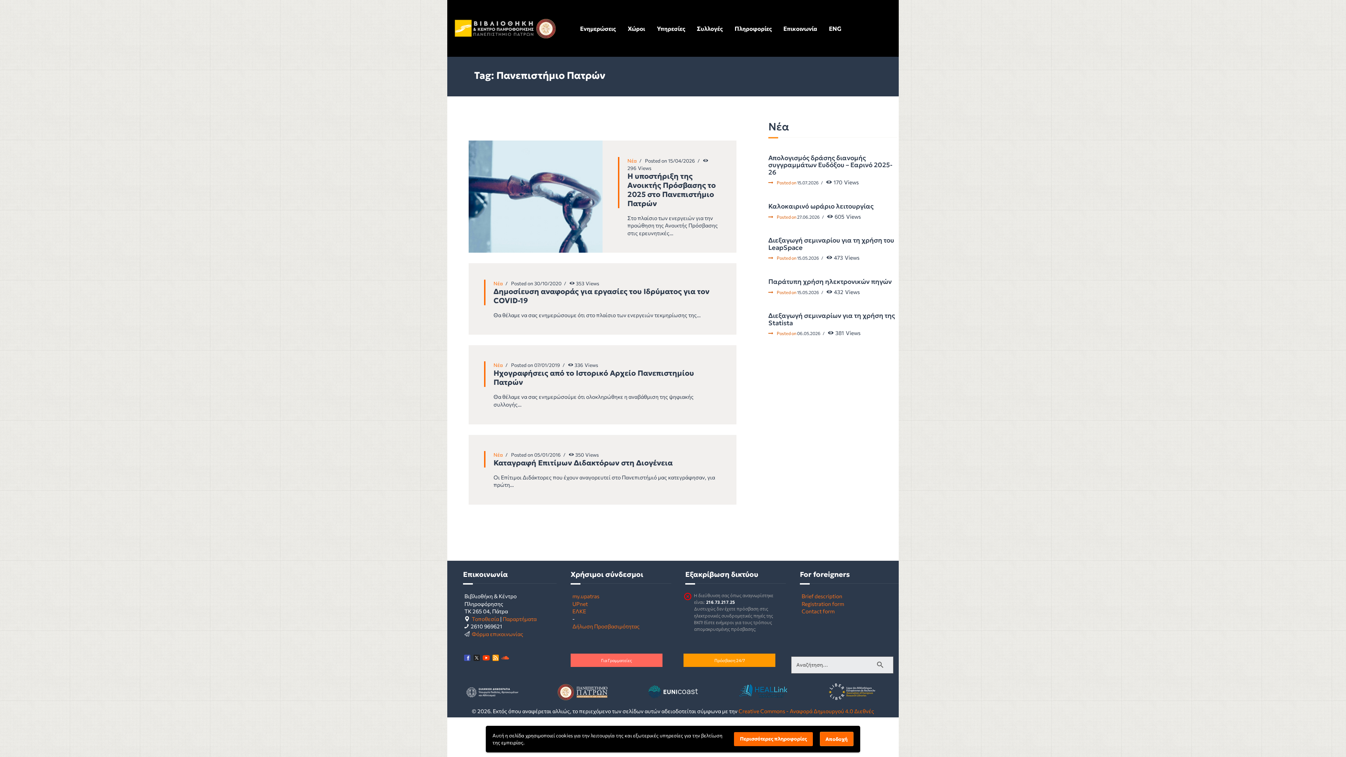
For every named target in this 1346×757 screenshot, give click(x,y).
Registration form (823, 603)
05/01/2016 (547, 455)
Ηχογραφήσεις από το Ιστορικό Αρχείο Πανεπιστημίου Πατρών (594, 378)
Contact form (818, 611)
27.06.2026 (808, 217)
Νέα (632, 161)
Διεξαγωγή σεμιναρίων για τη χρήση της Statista (831, 319)
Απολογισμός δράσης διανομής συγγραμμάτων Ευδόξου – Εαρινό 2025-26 (830, 165)
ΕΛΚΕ (579, 611)
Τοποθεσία (485, 618)
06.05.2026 (809, 333)
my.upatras (585, 596)
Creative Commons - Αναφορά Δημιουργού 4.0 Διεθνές (806, 711)
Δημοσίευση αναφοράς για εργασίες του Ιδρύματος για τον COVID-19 (601, 296)
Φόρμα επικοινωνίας (497, 633)
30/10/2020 (548, 283)
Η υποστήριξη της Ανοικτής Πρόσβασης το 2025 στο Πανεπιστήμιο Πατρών (671, 190)
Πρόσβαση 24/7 (729, 660)
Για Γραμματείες (616, 660)
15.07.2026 (808, 182)
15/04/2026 (681, 161)
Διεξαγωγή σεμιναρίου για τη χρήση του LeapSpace (831, 244)
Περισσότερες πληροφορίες (773, 739)
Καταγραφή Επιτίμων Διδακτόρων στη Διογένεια (583, 463)
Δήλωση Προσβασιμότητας (606, 626)
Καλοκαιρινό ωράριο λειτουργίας (820, 206)
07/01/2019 (547, 365)
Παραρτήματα (520, 618)
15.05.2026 (808, 258)
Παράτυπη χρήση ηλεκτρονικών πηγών (830, 281)
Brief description (822, 596)
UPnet (580, 603)
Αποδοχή (836, 739)
